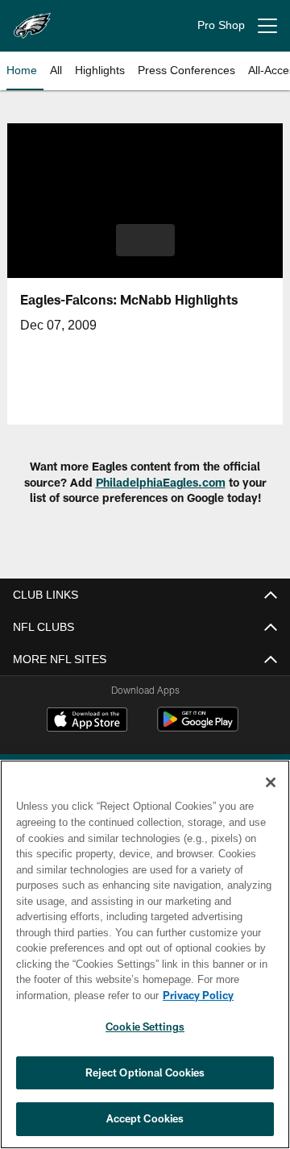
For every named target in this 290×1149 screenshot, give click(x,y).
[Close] (270, 782)
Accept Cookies (145, 1118)
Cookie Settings (145, 1026)
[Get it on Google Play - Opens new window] (197, 727)
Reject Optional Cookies (145, 1072)
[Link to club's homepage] (32, 19)
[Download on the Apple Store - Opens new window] (87, 721)
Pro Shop (221, 25)
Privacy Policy (70, 995)
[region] (145, 954)
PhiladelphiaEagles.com (161, 482)
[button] (145, 240)
